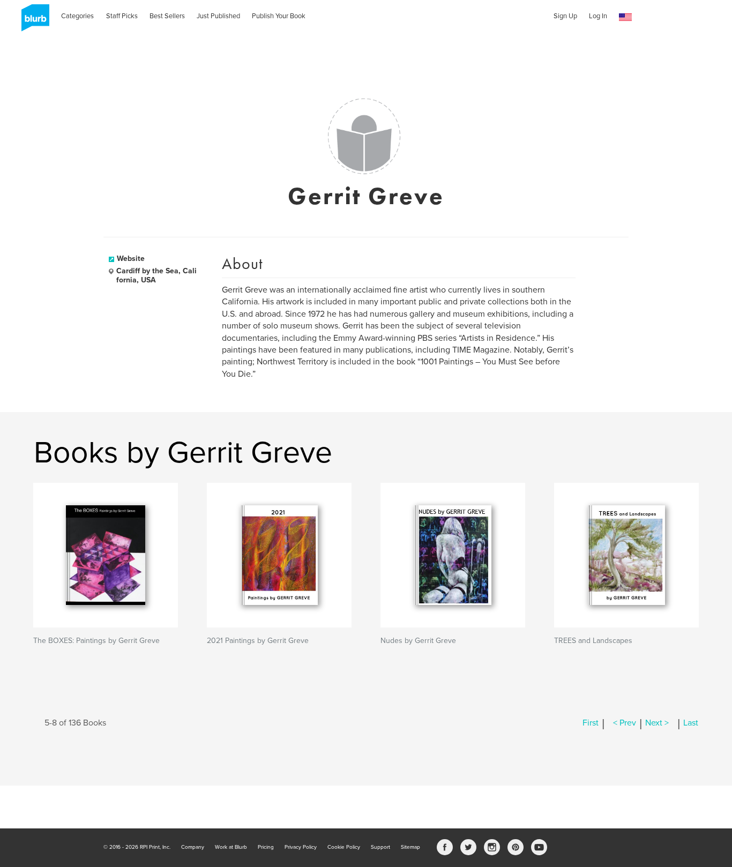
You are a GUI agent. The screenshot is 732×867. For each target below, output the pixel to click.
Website (131, 258)
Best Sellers (167, 16)
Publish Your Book (278, 16)
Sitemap (410, 847)
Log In (598, 16)
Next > (657, 722)
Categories (77, 16)
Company (192, 847)
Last (690, 722)
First (590, 722)
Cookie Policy (343, 847)
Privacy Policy (301, 847)
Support (380, 847)
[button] (625, 17)
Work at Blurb (231, 847)
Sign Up (565, 16)
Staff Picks (122, 16)
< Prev (624, 722)
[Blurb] (32, 21)
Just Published (218, 16)
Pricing (266, 847)
